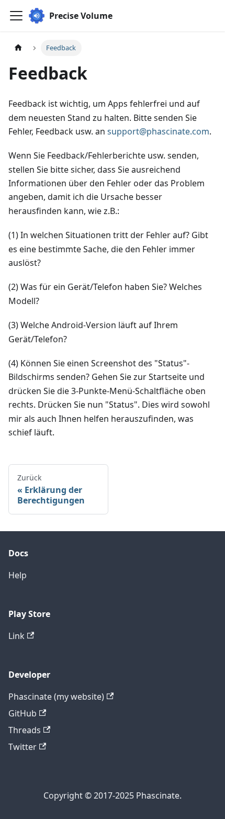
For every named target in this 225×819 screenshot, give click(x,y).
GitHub (22, 713)
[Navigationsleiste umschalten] (16, 16)
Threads (24, 730)
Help (17, 575)
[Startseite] (18, 48)
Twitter (22, 747)
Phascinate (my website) (56, 696)
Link (16, 636)
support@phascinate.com (158, 131)
